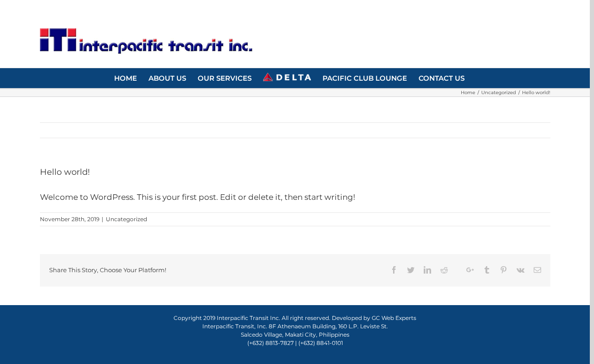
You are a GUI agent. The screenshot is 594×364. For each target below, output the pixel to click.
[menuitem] (125, 77)
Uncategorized (126, 219)
